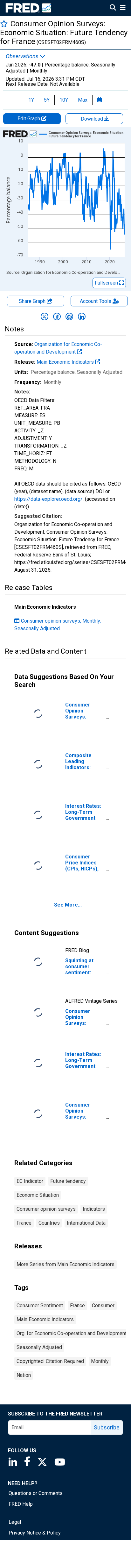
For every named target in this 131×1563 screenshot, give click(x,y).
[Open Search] (112, 8)
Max (82, 100)
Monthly (100, 1361)
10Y (63, 100)
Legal (15, 1522)
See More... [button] (68, 905)
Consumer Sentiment (40, 1305)
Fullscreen (107, 283)
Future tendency (68, 1181)
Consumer (103, 1305)
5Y (47, 100)
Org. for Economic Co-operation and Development (72, 1333)
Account (95, 301)
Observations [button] (23, 56)
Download (92, 119)
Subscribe (107, 1427)
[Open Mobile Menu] (122, 8)
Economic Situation (38, 1195)
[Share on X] (44, 316)
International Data (86, 1223)
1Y (31, 100)
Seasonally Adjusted (39, 1347)
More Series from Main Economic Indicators (65, 1264)
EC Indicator (30, 1181)
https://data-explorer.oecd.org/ (48, 499)
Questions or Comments (36, 1493)
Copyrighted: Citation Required (50, 1361)
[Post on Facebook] (57, 316)
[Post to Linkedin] (82, 316)
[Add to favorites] (4, 23)
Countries (49, 1223)
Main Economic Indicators (66, 362)
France (24, 1223)
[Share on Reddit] (69, 316)
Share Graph (33, 301)
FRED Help (21, 1504)
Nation (24, 1375)
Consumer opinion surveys (46, 1209)
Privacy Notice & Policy (35, 1533)
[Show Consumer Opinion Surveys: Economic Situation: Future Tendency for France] (89, 134)
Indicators (94, 1209)
